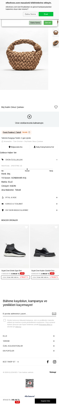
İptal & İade (10, 198)
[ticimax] (52, 372)
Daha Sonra (30, 14)
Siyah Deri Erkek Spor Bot (11, 271)
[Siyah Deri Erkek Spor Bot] (14, 246)
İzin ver (48, 23)
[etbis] (30, 383)
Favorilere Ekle (26, 227)
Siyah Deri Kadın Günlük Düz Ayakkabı (44, 271)
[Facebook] (48, 362)
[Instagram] (54, 362)
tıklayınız (18, 327)
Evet (46, 14)
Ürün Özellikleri (13, 160)
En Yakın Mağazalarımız (16, 210)
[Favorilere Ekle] (56, 108)
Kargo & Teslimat (14, 204)
